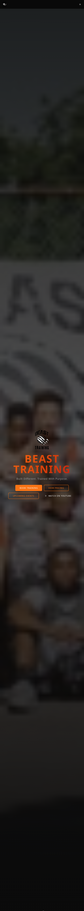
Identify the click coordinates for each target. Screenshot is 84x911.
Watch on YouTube (59, 495)
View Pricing (56, 488)
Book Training (29, 488)
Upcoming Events (23, 495)
